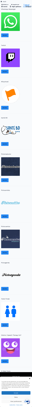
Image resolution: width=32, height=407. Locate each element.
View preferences (16, 401)
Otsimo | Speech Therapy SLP (11, 335)
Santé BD (4, 118)
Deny (16, 397)
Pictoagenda (5, 262)
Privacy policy (19, 404)
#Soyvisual (4, 81)
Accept (16, 393)
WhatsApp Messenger (8, 9)
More (5, 35)
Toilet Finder (5, 299)
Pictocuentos (5, 226)
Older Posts (5, 371)
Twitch (3, 45)
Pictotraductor (6, 154)
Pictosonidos (5, 190)
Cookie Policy (13, 404)
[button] (29, 378)
